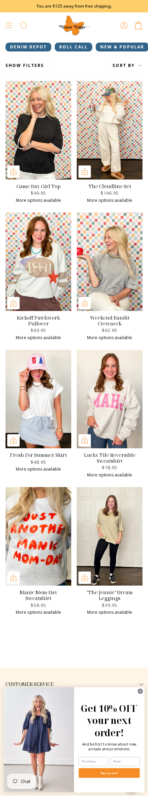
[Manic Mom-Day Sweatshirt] (38, 536)
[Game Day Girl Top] (38, 130)
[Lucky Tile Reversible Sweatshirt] (109, 399)
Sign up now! (109, 773)
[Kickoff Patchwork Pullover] (38, 261)
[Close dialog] (140, 691)
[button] (24, 25)
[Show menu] (9, 25)
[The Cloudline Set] (109, 130)
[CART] (138, 25)
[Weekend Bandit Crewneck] (109, 261)
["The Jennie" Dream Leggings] (109, 536)
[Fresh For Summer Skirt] (38, 399)
